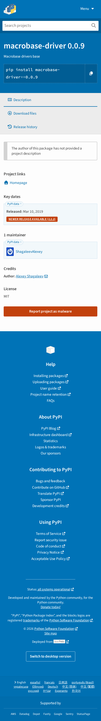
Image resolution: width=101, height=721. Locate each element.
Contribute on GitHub (48, 487)
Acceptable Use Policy (48, 558)
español (35, 682)
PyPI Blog (48, 428)
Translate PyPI (49, 493)
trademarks (31, 620)
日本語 (63, 682)
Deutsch (53, 687)
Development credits (48, 506)
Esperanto (61, 691)
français (49, 682)
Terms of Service (48, 533)
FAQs (50, 400)
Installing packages (49, 375)
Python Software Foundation (69, 620)
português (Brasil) (83, 682)
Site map (50, 633)
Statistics (50, 441)
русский (33, 691)
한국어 (76, 691)
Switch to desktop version (50, 656)
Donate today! (51, 607)
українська (21, 687)
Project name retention (48, 394)
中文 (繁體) (88, 687)
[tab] (50, 100)
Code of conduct (48, 546)
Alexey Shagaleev (29, 276)
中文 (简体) (69, 687)
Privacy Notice (48, 552)
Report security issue (51, 540)
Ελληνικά (38, 687)
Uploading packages (48, 382)
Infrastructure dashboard (48, 434)
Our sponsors (51, 453)
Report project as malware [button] (50, 311)
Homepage (18, 182)
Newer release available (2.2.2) (32, 219)
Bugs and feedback (50, 481)
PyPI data (13, 204)
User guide (48, 388)
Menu (84, 8)
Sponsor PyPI (50, 499)
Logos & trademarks (50, 447)
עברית (47, 691)
